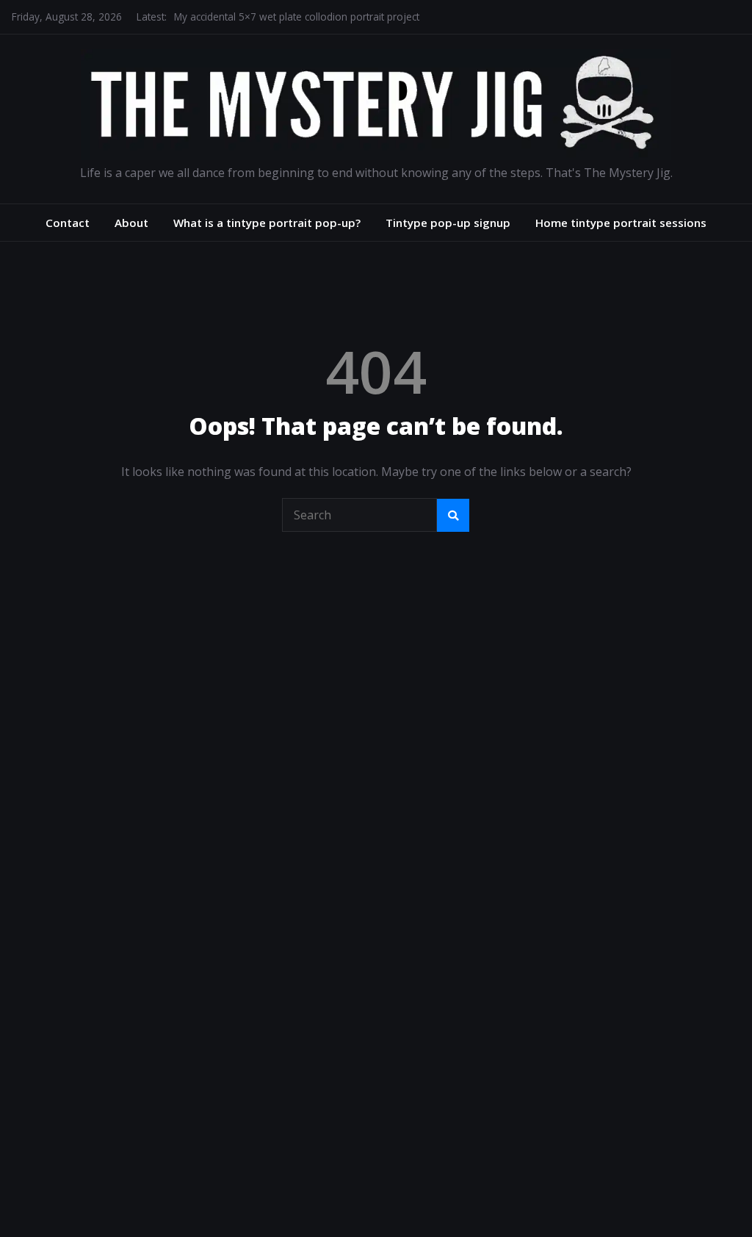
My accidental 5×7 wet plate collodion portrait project (296, 17)
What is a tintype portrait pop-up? (267, 222)
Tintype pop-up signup (448, 222)
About (131, 222)
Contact (68, 222)
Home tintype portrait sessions (620, 222)
